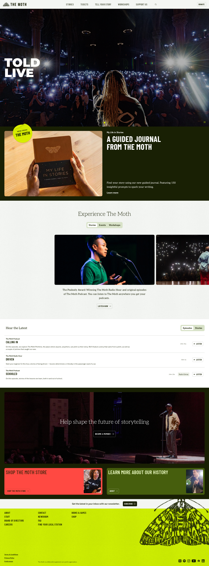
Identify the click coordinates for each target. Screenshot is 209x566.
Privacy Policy (9, 558)
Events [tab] (102, 225)
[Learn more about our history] (156, 481)
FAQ (39, 520)
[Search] (155, 4)
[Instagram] (188, 560)
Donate (202, 4)
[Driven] (104, 360)
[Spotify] (184, 560)
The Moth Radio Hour (14, 356)
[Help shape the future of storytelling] (104, 428)
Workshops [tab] (114, 225)
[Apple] (179, 560)
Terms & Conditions (11, 554)
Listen (199, 343)
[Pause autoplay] (204, 122)
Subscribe (128, 503)
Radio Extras (183, 374)
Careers (8, 524)
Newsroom (43, 516)
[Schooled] (104, 374)
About (7, 512)
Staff (7, 516)
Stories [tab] (92, 225)
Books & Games (79, 512)
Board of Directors (14, 520)
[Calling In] (104, 344)
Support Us (141, 4)
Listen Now (103, 306)
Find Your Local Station (50, 524)
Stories (70, 4)
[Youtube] (194, 560)
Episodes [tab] (187, 328)
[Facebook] (198, 560)
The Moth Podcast (13, 339)
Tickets (84, 4)
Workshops (123, 4)
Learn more (112, 192)
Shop (74, 516)
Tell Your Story (103, 4)
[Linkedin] (203, 560)
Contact (42, 512)
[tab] (101, 122)
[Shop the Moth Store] (53, 481)
